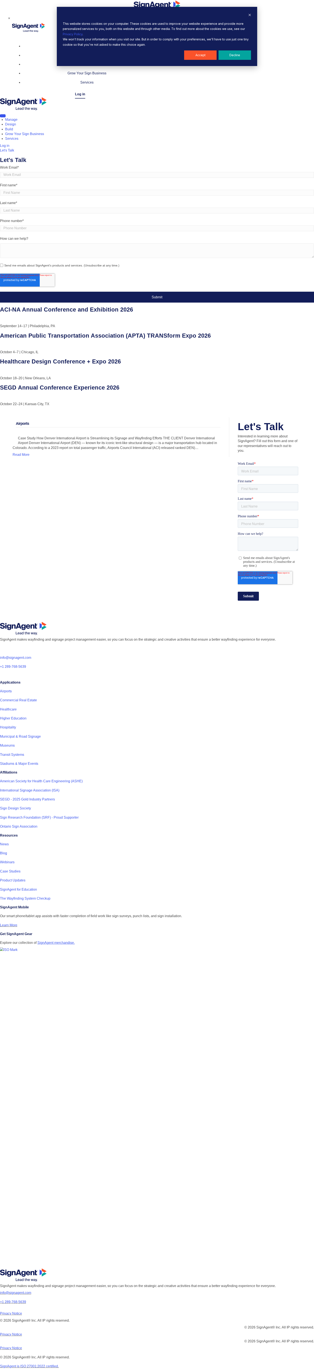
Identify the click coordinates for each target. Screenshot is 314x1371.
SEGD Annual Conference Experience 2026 (59, 387)
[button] (7, 150)
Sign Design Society (15, 808)
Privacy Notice (11, 1313)
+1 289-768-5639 (13, 666)
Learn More (8, 925)
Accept (200, 55)
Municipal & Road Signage (20, 736)
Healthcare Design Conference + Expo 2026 (60, 361)
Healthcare (8, 709)
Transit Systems (12, 754)
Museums (7, 745)
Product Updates (12, 880)
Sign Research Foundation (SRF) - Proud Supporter (39, 817)
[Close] (14, 18)
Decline (234, 55)
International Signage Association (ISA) (29, 790)
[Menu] (3, 115)
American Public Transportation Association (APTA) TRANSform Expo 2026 (105, 335)
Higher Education (13, 718)
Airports (6, 691)
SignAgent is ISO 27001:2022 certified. (29, 1366)
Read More (21, 454)
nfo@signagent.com (16, 657)
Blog (3, 853)
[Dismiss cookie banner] (249, 15)
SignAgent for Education (18, 889)
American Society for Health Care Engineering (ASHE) (41, 781)
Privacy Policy (72, 34)
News (4, 844)
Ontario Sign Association (18, 826)
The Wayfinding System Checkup (25, 898)
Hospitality (8, 727)
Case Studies (10, 871)
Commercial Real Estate (18, 700)
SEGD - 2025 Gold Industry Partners (27, 799)
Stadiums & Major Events (19, 763)
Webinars (7, 862)
